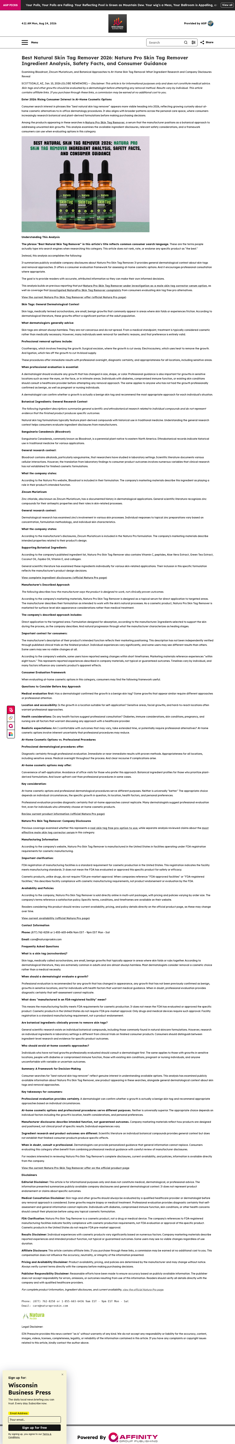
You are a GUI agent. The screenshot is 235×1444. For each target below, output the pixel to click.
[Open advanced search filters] (193, 42)
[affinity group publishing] (11, 726)
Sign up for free (34, 1428)
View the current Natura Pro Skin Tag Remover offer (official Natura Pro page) (74, 297)
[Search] (186, 42)
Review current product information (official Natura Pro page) (63, 813)
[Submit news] (11, 710)
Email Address (18, 1413)
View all (227, 5)
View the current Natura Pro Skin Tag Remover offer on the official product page (75, 1168)
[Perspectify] (11, 718)
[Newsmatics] (11, 734)
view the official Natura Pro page (143, 1289)
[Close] (62, 1374)
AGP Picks (10, 5)
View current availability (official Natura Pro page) (56, 918)
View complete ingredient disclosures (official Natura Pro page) (64, 577)
